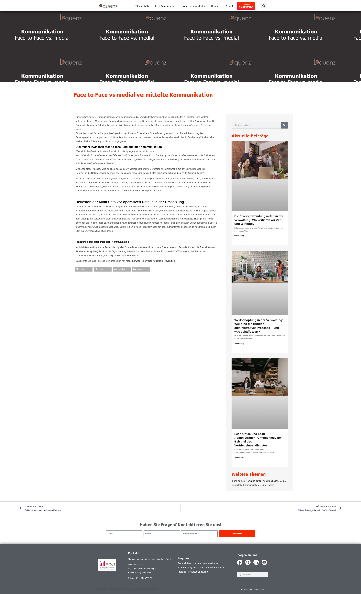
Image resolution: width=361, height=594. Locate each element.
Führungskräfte (142, 6)
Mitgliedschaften (196, 567)
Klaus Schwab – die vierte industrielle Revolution (150, 261)
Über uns (215, 6)
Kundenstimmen (211, 563)
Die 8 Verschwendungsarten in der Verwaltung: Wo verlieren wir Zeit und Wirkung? (258, 219)
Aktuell (229, 6)
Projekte (182, 572)
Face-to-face (238, 481)
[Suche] (284, 125)
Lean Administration (165, 6)
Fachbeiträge (184, 563)
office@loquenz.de (143, 572)
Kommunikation (254, 481)
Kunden (197, 563)
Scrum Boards (267, 485)
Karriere (182, 567)
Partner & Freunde (215, 567)
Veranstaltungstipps (198, 572)
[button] (263, 5)
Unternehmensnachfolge (193, 6)
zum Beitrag (239, 236)
